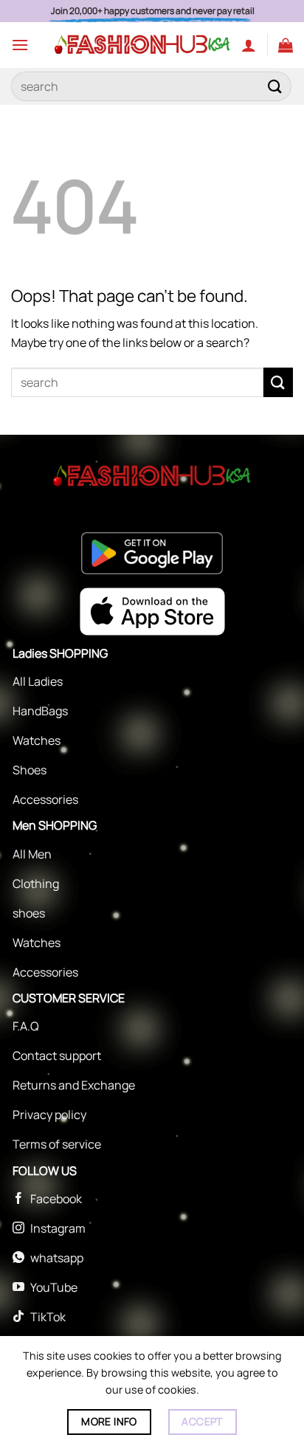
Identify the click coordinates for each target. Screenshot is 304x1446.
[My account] (248, 45)
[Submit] (275, 86)
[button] (20, 45)
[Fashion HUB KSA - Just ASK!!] (142, 45)
